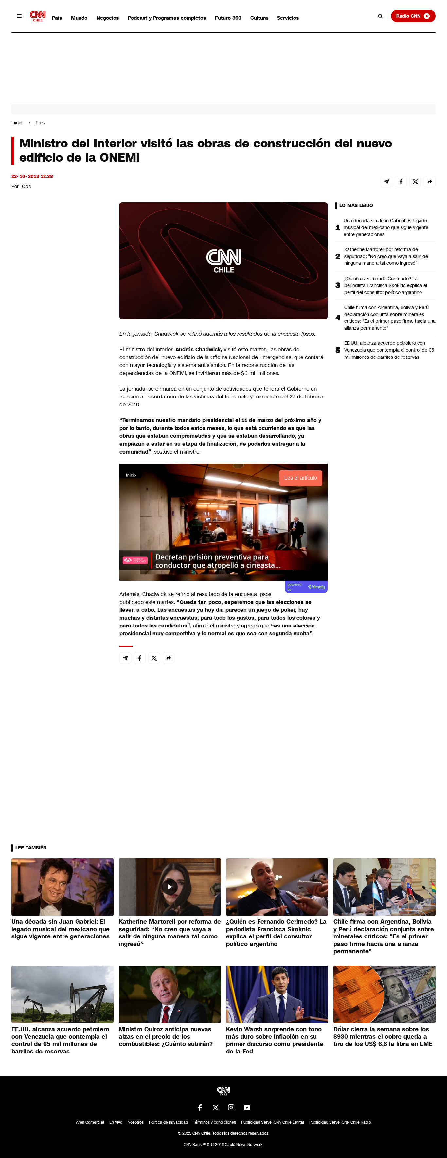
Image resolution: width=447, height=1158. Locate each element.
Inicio (16, 122)
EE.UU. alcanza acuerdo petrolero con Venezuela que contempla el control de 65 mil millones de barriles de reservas (389, 350)
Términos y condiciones (214, 1122)
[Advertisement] (60, 577)
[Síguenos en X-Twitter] (215, 1107)
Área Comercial (90, 1122)
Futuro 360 (228, 17)
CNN (27, 186)
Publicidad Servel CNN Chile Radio (340, 1122)
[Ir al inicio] (37, 16)
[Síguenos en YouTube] (247, 1107)
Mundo (79, 17)
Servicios (288, 17)
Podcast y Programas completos (167, 17)
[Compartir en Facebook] (401, 181)
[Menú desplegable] (19, 16)
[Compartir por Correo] (386, 181)
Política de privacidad (168, 1122)
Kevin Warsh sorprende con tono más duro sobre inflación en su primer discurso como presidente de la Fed (274, 1040)
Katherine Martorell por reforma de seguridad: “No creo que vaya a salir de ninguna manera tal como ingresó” (386, 256)
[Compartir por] (430, 181)
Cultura (259, 17)
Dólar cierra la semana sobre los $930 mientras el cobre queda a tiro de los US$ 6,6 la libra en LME (382, 1036)
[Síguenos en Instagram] (231, 1107)
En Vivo (115, 1122)
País (57, 17)
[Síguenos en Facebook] (200, 1107)
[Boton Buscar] (380, 16)
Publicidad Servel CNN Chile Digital (272, 1122)
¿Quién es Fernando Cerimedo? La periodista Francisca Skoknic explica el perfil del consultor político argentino (385, 285)
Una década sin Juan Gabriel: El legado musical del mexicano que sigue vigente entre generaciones (386, 227)
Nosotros (136, 1122)
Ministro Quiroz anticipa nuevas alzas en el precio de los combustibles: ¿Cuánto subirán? (166, 1036)
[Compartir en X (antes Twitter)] (415, 181)
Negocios (108, 17)
